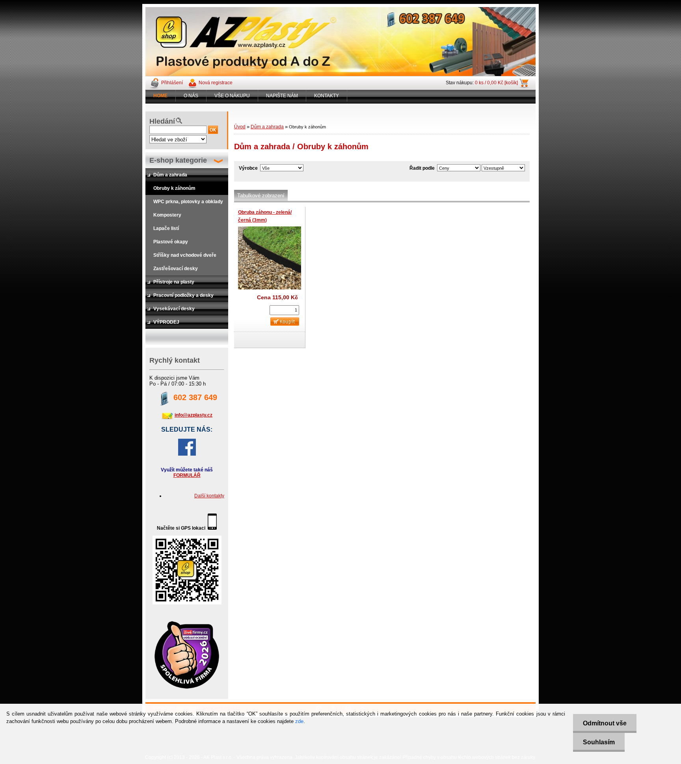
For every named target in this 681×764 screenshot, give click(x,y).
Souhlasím (599, 742)
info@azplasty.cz (193, 415)
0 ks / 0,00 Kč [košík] (496, 82)
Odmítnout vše (605, 723)
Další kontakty (209, 496)
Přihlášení (172, 82)
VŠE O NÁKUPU (232, 95)
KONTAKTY (326, 95)
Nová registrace (216, 82)
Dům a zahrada (267, 127)
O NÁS (191, 95)
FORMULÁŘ (187, 475)
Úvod (240, 127)
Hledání (162, 121)
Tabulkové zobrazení (261, 195)
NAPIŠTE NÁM (282, 95)
